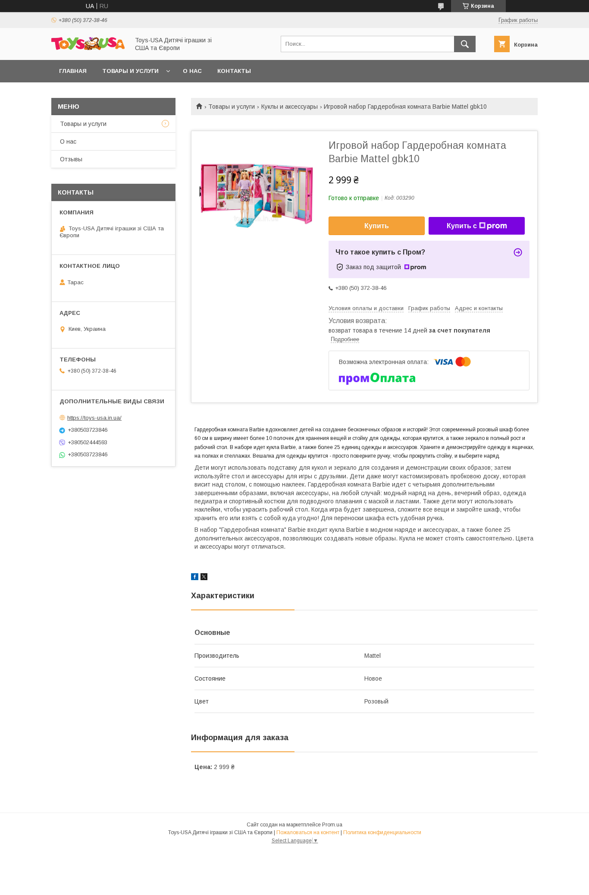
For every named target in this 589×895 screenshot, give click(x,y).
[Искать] (465, 44)
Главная (73, 71)
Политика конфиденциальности (382, 832)
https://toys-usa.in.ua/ (94, 418)
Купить (376, 225)
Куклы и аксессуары (289, 106)
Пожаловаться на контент (307, 832)
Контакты (234, 71)
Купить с (462, 225)
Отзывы (71, 159)
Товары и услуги (130, 71)
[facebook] (194, 578)
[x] (204, 578)
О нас (192, 71)
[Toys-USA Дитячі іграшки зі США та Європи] (88, 47)
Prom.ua (332, 825)
